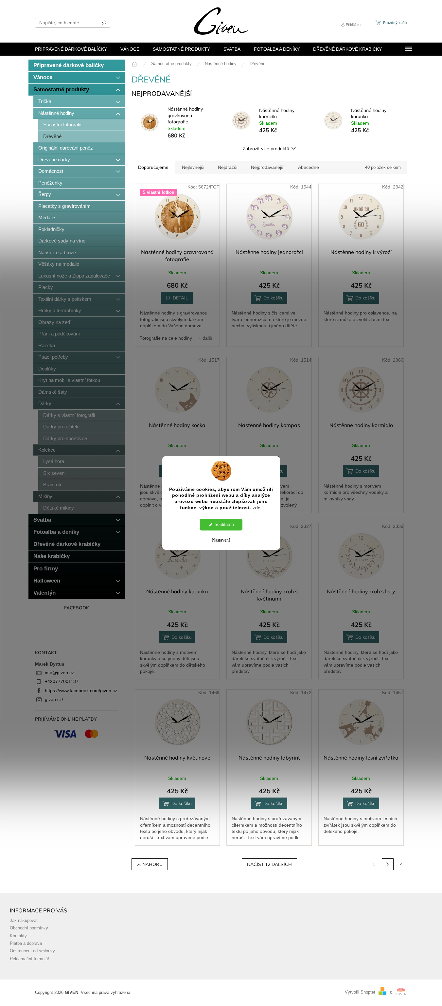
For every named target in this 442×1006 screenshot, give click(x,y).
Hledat (104, 22)
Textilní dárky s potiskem (64, 299)
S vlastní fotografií (62, 124)
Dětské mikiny (58, 508)
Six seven (53, 473)
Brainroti (52, 484)
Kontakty (18, 936)
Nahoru (152, 864)
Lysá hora (53, 461)
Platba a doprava (26, 943)
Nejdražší (228, 167)
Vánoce (42, 77)
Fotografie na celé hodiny (165, 338)
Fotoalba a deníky (56, 532)
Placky (45, 287)
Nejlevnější (193, 167)
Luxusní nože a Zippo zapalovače (74, 275)
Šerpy (44, 194)
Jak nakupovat (24, 920)
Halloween (46, 581)
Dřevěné (52, 136)
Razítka (46, 345)
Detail (180, 298)
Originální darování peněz (65, 148)
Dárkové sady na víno (61, 240)
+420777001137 (62, 681)
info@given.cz (59, 672)
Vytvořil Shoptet (360, 992)
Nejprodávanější (268, 167)
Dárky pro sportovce (65, 438)
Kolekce (47, 450)
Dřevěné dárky (54, 159)
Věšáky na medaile (58, 264)
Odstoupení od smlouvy (32, 951)
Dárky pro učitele (61, 426)
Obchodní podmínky (29, 928)
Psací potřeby (53, 357)
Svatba (42, 520)
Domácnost (50, 171)
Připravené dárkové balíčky (68, 65)
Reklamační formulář (29, 959)
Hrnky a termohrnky (59, 310)
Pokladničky (51, 229)
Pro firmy (45, 569)
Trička (44, 101)
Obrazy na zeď (54, 322)
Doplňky (47, 368)
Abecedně (308, 167)
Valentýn (44, 593)
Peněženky (50, 183)
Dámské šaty (52, 392)
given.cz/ (54, 699)
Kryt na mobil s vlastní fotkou (69, 380)
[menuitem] (71, 49)
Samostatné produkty (61, 89)
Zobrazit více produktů (266, 149)
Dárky (44, 403)
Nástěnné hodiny (56, 113)
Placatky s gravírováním (64, 206)
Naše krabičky (51, 556)
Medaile (46, 217)
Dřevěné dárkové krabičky (66, 544)
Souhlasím (224, 524)
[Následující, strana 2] (388, 864)
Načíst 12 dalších (269, 864)
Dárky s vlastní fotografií (69, 415)
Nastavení (221, 540)
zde (257, 507)
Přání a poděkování (59, 333)
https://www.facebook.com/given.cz (81, 690)
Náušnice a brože (57, 252)
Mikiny (45, 496)
